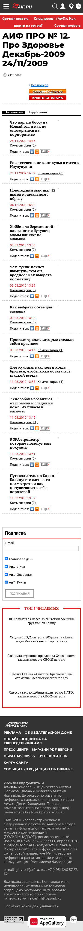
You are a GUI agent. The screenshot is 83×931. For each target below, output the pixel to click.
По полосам (14, 112)
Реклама (12, 733)
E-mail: (9, 542)
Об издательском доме (48, 733)
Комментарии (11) (24, 422)
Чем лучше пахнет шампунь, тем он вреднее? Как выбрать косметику (31, 273)
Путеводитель (53, 756)
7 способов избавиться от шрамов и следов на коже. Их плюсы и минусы (31, 405)
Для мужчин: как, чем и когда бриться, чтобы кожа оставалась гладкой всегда (40, 371)
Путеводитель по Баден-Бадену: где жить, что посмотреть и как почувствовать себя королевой (33, 483)
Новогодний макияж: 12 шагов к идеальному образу (32, 194)
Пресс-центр (16, 750)
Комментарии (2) (23, 145)
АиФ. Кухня (17, 582)
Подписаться (20, 593)
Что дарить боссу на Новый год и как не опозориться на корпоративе (28, 128)
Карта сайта (16, 763)
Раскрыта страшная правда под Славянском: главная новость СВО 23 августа (41, 657)
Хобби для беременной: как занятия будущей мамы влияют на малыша (32, 232)
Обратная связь (19, 756)
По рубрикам (37, 112)
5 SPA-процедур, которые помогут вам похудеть (30, 443)
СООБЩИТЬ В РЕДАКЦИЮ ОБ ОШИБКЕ (38, 769)
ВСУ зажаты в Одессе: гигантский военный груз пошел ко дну (41, 621)
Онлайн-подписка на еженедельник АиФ (25, 741)
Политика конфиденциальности (31, 906)
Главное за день (21, 559)
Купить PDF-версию (47, 97)
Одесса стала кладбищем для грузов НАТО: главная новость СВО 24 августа (41, 694)
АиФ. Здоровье (20, 574)
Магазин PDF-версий (52, 750)
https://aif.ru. (51, 898)
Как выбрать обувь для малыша (31, 309)
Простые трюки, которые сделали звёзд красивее (42, 341)
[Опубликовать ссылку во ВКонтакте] (32, 152)
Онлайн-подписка (48, 91)
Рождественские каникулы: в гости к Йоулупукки (45, 164)
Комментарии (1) (50, 350)
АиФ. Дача (17, 567)
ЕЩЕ (44, 151)
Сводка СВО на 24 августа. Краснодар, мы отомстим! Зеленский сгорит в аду (41, 676)
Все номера (39, 85)
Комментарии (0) (50, 173)
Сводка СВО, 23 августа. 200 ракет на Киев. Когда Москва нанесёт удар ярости (41, 639)
